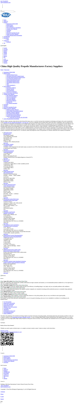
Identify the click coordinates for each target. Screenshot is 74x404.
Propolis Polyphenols (16, 122)
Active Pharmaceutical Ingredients (14, 35)
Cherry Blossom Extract (8, 185)
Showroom (6, 69)
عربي (4, 59)
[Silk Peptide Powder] (8, 171)
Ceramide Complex (7, 145)
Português (5, 60)
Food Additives (9, 26)
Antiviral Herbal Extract (11, 74)
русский (5, 49)
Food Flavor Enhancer (11, 91)
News (7, 39)
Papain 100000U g (7, 313)
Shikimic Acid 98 (26, 317)
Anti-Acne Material (10, 98)
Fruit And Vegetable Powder (12, 32)
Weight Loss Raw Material (12, 109)
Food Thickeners (10, 90)
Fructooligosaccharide (8, 312)
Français (5, 62)
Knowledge (6, 38)
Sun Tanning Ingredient (11, 103)
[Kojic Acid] (6, 159)
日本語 (5, 53)
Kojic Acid (5, 161)
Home (4, 20)
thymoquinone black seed (9, 310)
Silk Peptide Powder (8, 172)
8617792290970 (4, 1)
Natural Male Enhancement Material (14, 111)
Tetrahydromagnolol (8, 152)
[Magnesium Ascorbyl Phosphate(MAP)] (13, 235)
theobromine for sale (8, 305)
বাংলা (4, 57)
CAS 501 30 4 (25, 122)
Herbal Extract (9, 25)
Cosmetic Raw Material (11, 29)
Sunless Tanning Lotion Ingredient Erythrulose (14, 262)
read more (5, 143)
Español (5, 61)
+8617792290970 (5, 385)
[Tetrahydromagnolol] (8, 150)
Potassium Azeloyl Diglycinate (10, 200)
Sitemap (5, 378)
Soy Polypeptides (7, 301)
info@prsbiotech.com (5, 2)
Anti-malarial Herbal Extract (12, 81)
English (5, 48)
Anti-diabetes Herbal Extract (12, 82)
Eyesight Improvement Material (13, 115)
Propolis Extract (7, 134)
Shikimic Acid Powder (8, 213)
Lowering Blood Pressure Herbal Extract (15, 77)
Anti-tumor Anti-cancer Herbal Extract (15, 76)
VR (4, 43)
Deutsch (5, 50)
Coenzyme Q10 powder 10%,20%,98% (18, 117)
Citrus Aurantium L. (11, 85)
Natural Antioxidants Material (13, 116)
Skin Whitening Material (12, 95)
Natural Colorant (10, 89)
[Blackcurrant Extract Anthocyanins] (12, 249)
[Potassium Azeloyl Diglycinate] (11, 199)
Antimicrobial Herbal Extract (13, 80)
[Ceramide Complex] (8, 144)
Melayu (5, 56)
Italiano (5, 52)
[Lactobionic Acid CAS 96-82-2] (11, 224)
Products (5, 22)
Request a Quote (4, 330)
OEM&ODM (6, 36)
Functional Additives (11, 87)
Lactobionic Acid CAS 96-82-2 (10, 226)
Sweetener (8, 30)
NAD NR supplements (8, 304)
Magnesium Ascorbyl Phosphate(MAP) (12, 236)
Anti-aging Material (10, 99)
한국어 (5, 54)
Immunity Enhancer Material (12, 112)
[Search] (1, 10)
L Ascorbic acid (7, 308)
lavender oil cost (7, 122)
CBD (7, 83)
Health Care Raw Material (12, 34)
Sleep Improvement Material (12, 113)
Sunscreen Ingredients (11, 96)
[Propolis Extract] (7, 132)
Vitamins (8, 31)
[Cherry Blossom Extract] (9, 184)
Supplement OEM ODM (12, 23)
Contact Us (6, 40)
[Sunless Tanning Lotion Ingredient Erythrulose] (14, 261)
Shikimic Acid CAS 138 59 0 (10, 307)
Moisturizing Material (11, 100)
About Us (5, 21)
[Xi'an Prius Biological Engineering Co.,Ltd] (6, 17)
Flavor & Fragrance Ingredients (13, 27)
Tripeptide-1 (6, 309)
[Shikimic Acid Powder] (9, 212)
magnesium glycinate (17, 317)
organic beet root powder (9, 303)
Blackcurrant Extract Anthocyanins (11, 251)
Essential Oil (9, 102)
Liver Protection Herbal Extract (13, 78)
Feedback (8, 41)
